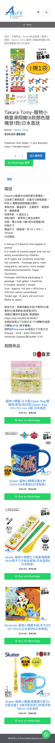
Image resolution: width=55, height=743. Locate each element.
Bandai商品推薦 (31, 36)
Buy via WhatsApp (29, 420)
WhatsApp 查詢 (20, 162)
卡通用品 (16, 36)
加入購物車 (36, 155)
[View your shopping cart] (38, 12)
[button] (45, 52)
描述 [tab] (9, 179)
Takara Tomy (20, 129)
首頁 (6, 36)
